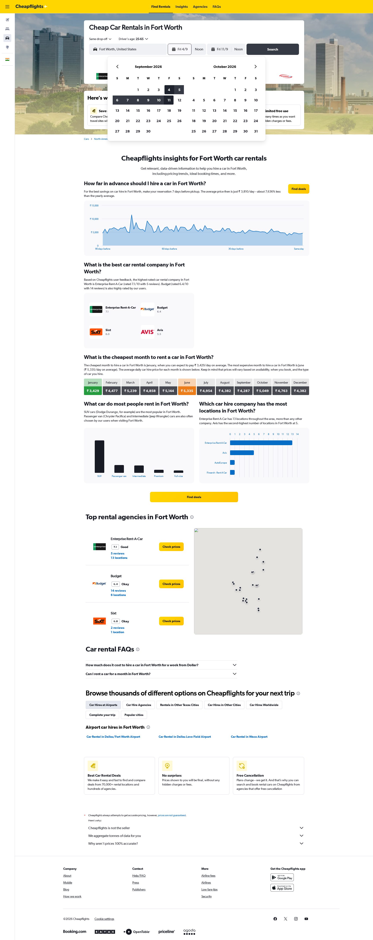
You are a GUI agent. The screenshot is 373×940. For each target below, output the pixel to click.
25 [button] (169, 121)
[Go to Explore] (7, 47)
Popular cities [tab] (134, 715)
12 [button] (179, 100)
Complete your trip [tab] (102, 715)
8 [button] (138, 100)
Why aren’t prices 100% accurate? (113, 843)
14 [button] (128, 110)
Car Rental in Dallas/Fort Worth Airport (113, 736)
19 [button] (179, 110)
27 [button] (117, 131)
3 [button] (159, 90)
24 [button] (158, 121)
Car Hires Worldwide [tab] (264, 705)
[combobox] (100, 39)
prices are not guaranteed (172, 815)
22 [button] (138, 121)
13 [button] (117, 110)
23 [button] (148, 121)
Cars (86, 138)
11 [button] (169, 100)
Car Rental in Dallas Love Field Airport (185, 736)
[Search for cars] (7, 38)
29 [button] (138, 131)
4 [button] (169, 90)
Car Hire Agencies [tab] (138, 705)
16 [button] (148, 110)
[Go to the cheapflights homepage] (31, 7)
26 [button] (179, 121)
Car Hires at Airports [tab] (103, 705)
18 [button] (169, 110)
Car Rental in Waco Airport (249, 736)
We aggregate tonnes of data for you (114, 836)
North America (102, 138)
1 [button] (138, 90)
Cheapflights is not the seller (109, 828)
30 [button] (148, 131)
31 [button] (256, 131)
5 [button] (179, 90)
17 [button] (159, 110)
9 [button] (148, 100)
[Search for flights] (7, 20)
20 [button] (117, 121)
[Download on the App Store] (282, 888)
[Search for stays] (7, 29)
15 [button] (138, 110)
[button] (7, 6)
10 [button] (159, 100)
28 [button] (127, 131)
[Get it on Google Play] (282, 877)
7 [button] (127, 100)
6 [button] (117, 100)
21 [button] (128, 121)
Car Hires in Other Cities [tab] (224, 705)
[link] (298, 189)
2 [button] (148, 90)
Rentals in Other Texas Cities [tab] (179, 705)
